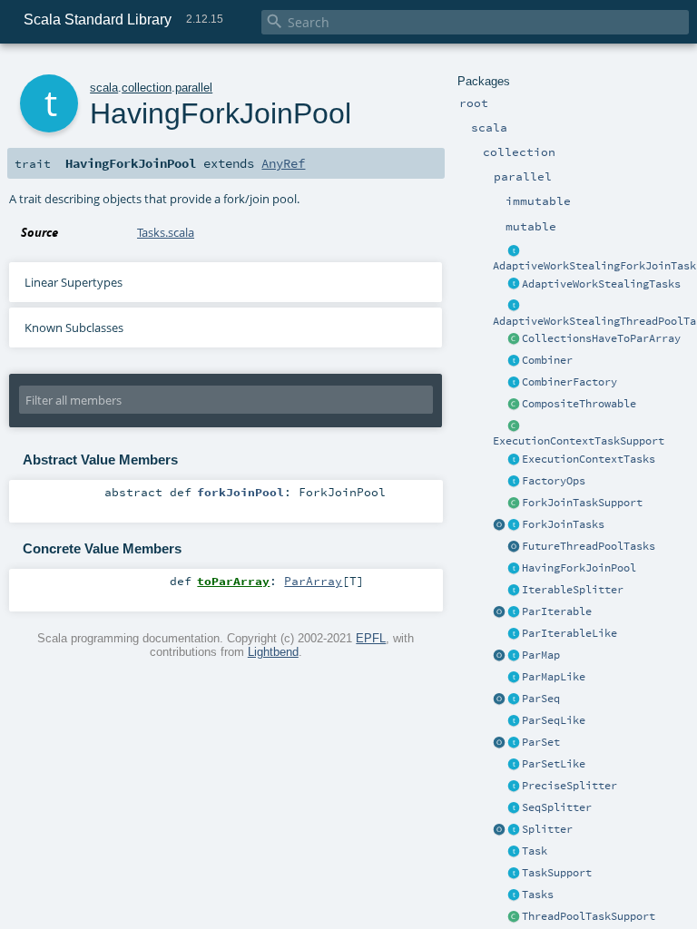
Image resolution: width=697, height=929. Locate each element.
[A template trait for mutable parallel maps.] (513, 677)
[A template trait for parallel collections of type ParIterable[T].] (513, 634)
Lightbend (273, 652)
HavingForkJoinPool (579, 568)
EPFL (371, 638)
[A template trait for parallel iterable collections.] (513, 612)
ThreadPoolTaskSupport (588, 916)
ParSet (541, 742)
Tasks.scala (165, 232)
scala (104, 87)
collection (147, 87)
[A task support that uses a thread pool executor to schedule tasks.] (513, 917)
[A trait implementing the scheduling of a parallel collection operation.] (513, 873)
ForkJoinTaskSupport (582, 502)
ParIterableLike (569, 633)
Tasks (538, 894)
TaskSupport (557, 872)
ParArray (313, 580)
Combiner (547, 360)
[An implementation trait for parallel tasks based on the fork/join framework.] (513, 525)
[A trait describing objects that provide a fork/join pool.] (513, 569)
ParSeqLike (553, 720)
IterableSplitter (572, 589)
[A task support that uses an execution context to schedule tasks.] (513, 426)
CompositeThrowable (579, 403)
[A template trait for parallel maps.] (513, 656)
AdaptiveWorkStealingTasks (601, 284)
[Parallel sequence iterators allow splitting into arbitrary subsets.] (513, 808)
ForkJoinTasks (563, 524)
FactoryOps (553, 480)
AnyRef (283, 163)
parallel (193, 87)
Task (534, 851)
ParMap (541, 655)
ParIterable (557, 611)
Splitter (547, 829)
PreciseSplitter (569, 785)
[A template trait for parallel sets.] (513, 743)
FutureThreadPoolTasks (588, 546)
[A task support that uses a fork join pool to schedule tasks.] (513, 503)
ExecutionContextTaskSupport (578, 441)
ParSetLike (553, 764)
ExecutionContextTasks (588, 459)
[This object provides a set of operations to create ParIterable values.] (499, 612)
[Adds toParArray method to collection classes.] (513, 339)
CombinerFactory (569, 382)
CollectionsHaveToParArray (601, 338)
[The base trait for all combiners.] (513, 361)
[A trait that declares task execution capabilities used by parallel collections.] (513, 895)
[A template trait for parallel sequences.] (513, 699)
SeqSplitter (557, 807)
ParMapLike (553, 676)
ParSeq (541, 698)
